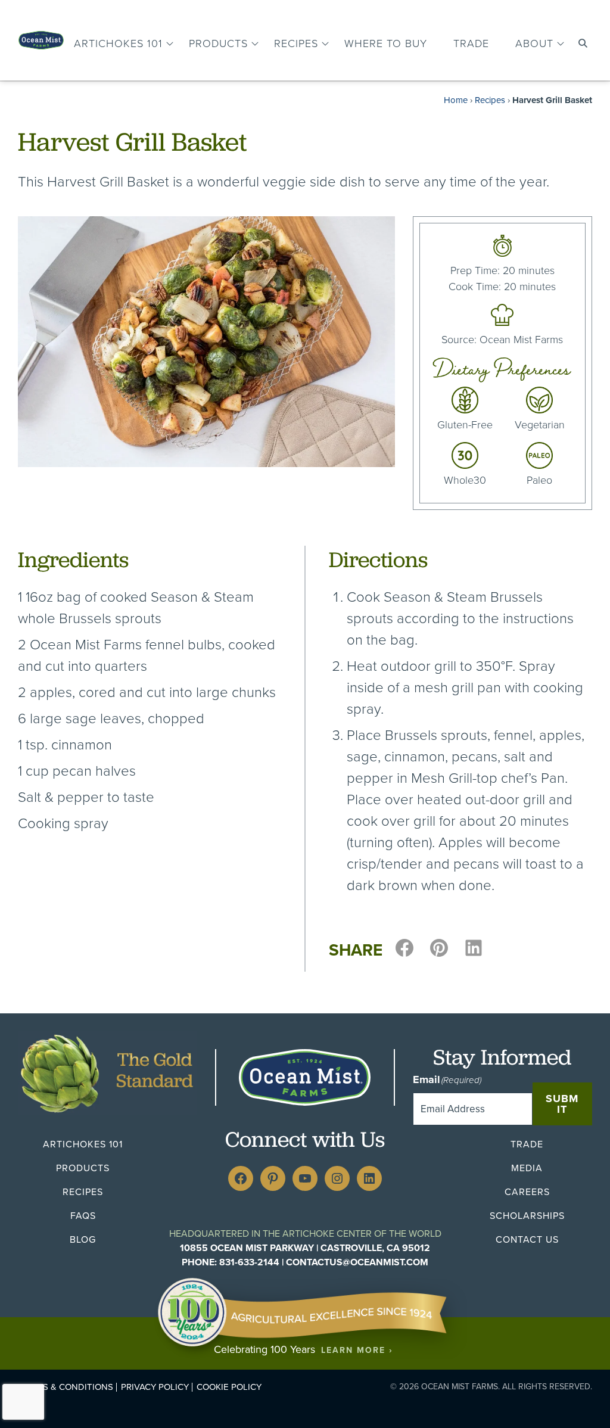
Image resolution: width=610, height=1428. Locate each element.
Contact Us (527, 1239)
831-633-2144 (249, 1262)
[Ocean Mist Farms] (41, 37)
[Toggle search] (583, 43)
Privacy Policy (155, 1387)
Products (218, 43)
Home (456, 100)
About (534, 43)
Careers (527, 1192)
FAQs (83, 1215)
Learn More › (357, 1350)
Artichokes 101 (118, 43)
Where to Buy (385, 43)
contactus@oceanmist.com (357, 1262)
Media (527, 1168)
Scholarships (527, 1215)
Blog (83, 1239)
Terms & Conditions (66, 1387)
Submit (562, 1104)
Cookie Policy (229, 1387)
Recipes (296, 43)
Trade (471, 43)
